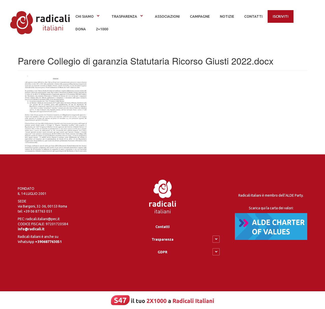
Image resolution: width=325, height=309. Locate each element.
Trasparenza (124, 16)
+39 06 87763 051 (38, 211)
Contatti (162, 227)
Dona (80, 29)
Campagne (200, 16)
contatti (253, 16)
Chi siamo (84, 16)
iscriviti (280, 16)
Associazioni (167, 16)
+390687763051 (48, 242)
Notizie (227, 16)
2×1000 (102, 29)
